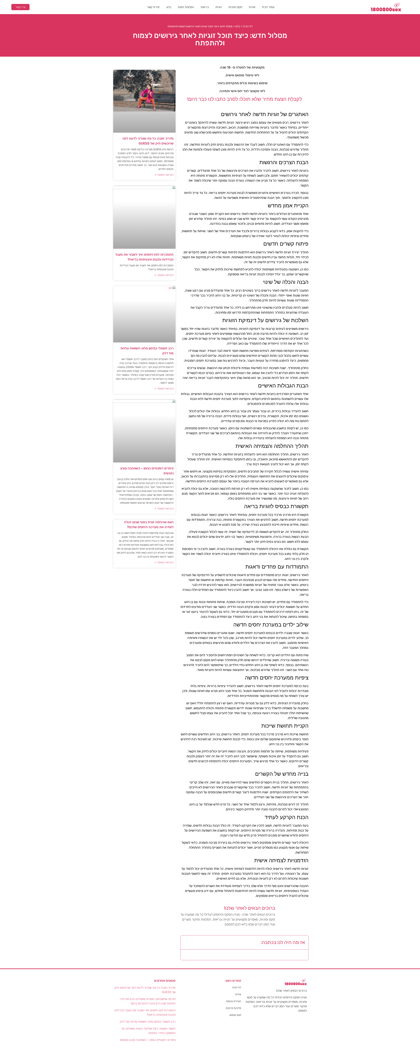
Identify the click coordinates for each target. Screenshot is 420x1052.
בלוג (168, 7)
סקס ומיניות (235, 7)
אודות (252, 7)
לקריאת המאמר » (164, 174)
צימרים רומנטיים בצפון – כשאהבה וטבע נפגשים (148, 1040)
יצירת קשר (153, 7)
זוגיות (218, 7)
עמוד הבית (268, 7)
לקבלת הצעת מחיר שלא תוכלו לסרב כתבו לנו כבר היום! (244, 99)
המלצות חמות (186, 7)
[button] (186, 942)
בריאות (205, 7)
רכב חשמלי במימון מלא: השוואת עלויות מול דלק (148, 1021)
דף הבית (247, 26)
